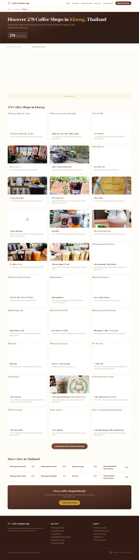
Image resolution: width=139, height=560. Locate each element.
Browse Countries (100, 528)
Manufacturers (86, 3)
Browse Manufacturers (101, 531)
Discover (98, 3)
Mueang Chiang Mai (57, 528)
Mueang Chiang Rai (57, 543)
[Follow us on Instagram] (110, 552)
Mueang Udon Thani (58, 540)
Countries (75, 3)
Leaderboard (108, 3)
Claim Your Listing (69, 503)
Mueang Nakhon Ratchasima (60, 537)
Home (10, 9)
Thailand (17, 9)
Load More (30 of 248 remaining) (69, 446)
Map (67, 3)
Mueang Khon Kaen (57, 531)
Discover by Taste (100, 534)
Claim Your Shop (123, 3)
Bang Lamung (56, 534)
